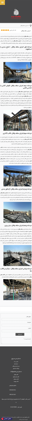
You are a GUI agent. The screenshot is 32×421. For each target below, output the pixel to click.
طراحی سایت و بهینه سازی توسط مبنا (9, 417)
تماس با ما (16, 361)
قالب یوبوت (16, 381)
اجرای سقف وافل (24, 25)
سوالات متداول (16, 368)
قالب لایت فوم (16, 377)
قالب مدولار (16, 379)
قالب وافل (16, 374)
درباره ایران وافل (16, 366)
